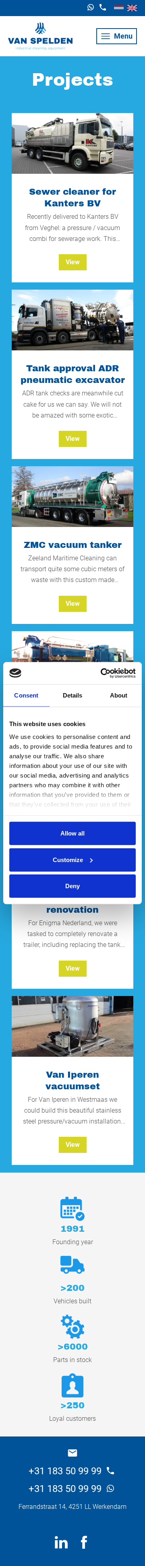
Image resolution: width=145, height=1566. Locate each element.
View (73, 262)
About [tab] (119, 695)
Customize (68, 859)
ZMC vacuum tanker (73, 545)
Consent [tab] (26, 695)
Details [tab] (73, 695)
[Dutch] (119, 8)
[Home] (40, 36)
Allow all (72, 833)
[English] (132, 8)
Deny (72, 886)
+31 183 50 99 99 (66, 1471)
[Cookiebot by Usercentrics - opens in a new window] (102, 673)
